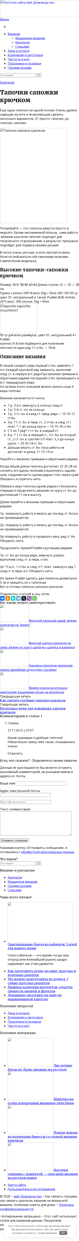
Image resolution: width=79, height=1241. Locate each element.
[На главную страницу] (39, 8)
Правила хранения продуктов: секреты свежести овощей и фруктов (40, 989)
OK (63, 1232)
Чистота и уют (19, 59)
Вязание (14, 34)
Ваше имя (7, 783)
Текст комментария (15, 809)
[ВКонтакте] (2, 598)
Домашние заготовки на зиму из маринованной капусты (35, 997)
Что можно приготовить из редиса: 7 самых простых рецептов (38, 981)
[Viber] (29, 598)
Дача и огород (19, 51)
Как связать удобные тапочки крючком (33, 700)
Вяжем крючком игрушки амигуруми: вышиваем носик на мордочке (33, 690)
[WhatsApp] (34, 598)
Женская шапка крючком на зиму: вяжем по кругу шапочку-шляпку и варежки (37, 645)
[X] (23, 598)
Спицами (22, 46)
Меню (4, 19)
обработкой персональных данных (47, 852)
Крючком (22, 42)
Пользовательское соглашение (31, 1189)
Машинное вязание (30, 38)
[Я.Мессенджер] (13, 598)
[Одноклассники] (7, 598)
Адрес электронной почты (20, 791)
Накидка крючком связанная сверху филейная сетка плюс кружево (36, 667)
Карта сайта (17, 1185)
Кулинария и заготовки (25, 55)
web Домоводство (28, 1196)
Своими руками (19, 68)
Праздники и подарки (24, 63)
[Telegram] (18, 598)
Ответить (15, 753)
